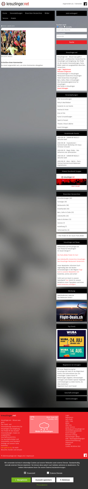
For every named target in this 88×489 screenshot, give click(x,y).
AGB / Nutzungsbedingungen (75, 438)
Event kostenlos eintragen (66, 284)
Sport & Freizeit (62, 120)
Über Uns (68, 425)
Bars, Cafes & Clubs (64, 212)
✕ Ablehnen (65, 480)
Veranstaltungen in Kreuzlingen (68, 74)
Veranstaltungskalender (73, 431)
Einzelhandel (61, 209)
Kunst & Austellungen (64, 117)
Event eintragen (72, 399)
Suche (71, 42)
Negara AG (21, 456)
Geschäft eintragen (71, 393)
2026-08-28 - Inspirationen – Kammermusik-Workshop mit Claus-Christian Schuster (69, 145)
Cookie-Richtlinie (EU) (72, 446)
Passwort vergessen (64, 71)
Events (61, 27)
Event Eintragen (62, 88)
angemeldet (12, 65)
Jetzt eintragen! (71, 13)
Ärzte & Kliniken (62, 219)
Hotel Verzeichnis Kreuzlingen (67, 78)
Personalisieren (42, 485)
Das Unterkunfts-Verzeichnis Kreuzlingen (71, 259)
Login (59, 69)
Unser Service (70, 427)
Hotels (13, 18)
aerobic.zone (10, 26)
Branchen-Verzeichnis (33, 13)
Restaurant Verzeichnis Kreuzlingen (69, 76)
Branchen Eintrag (71, 435)
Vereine (60, 223)
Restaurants (61, 205)
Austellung (61, 226)
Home (4, 13)
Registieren (69, 417)
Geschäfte (68, 27)
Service (5, 18)
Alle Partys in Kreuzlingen (66, 86)
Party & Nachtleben (64, 102)
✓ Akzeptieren (21, 480)
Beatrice (10, 56)
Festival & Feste (62, 109)
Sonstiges (60, 202)
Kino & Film (61, 113)
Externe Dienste (56, 473)
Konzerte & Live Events (65, 106)
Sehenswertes (62, 230)
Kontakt (68, 444)
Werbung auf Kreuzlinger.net (75, 429)
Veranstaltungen (16, 13)
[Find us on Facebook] (85, 4)
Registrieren (67, 69)
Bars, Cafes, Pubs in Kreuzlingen (68, 80)
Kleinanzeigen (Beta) (72, 437)
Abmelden (78, 4)
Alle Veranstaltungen (64, 99)
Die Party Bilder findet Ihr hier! (67, 255)
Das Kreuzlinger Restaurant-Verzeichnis (70, 261)
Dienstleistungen (63, 198)
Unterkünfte (61, 216)
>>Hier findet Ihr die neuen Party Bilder (70, 236)
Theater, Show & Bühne (65, 124)
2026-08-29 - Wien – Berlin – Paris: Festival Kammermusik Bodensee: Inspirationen (69, 163)
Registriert (60, 386)
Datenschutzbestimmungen (55, 467)
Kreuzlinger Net (15, 4)
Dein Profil (69, 419)
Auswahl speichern (43, 480)
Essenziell (31, 473)
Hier (67, 280)
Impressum (69, 442)
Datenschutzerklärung (72, 440)
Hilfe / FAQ (69, 421)
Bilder (47, 13)
